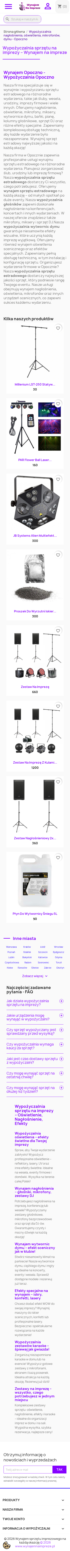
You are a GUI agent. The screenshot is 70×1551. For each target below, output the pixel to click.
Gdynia (58, 957)
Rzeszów (22, 967)
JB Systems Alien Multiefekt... (35, 536)
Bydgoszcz (58, 952)
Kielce (10, 967)
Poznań (11, 952)
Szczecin (43, 952)
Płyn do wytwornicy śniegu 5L (35, 914)
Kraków (27, 947)
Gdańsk (27, 952)
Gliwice (35, 967)
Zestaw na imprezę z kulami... (35, 762)
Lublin (11, 957)
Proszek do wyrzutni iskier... (35, 611)
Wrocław (58, 947)
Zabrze (47, 967)
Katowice (43, 957)
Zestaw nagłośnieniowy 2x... (35, 838)
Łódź (42, 947)
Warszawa (11, 947)
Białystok (27, 957)
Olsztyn (60, 967)
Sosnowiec (43, 962)
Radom (27, 962)
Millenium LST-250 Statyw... (35, 384)
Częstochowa (12, 962)
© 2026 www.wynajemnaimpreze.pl (35, 1544)
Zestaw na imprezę (35, 687)
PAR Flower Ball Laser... (35, 460)
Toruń (59, 962)
